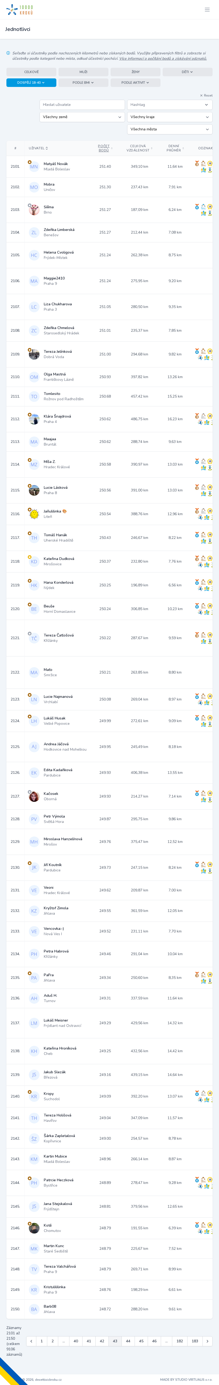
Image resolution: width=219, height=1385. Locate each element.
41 (89, 1341)
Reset (208, 95)
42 (102, 1341)
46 (154, 1341)
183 (195, 1341)
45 (141, 1341)
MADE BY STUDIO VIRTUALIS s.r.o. (186, 1380)
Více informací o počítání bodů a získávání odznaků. (163, 58)
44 (128, 1341)
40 (76, 1341)
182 (180, 1341)
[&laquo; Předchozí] (31, 1341)
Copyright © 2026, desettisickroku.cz (34, 1380)
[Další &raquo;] (207, 1341)
